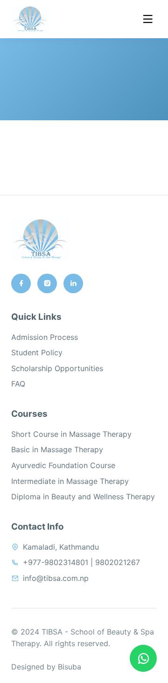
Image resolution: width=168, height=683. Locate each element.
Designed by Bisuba (46, 666)
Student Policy (37, 352)
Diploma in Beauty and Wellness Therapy (83, 496)
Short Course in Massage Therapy (71, 434)
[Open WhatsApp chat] (143, 658)
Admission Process (44, 337)
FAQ (18, 383)
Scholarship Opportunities (57, 368)
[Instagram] (47, 283)
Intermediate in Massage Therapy (70, 481)
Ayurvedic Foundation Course (63, 465)
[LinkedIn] (73, 283)
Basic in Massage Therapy (57, 449)
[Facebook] (21, 283)
